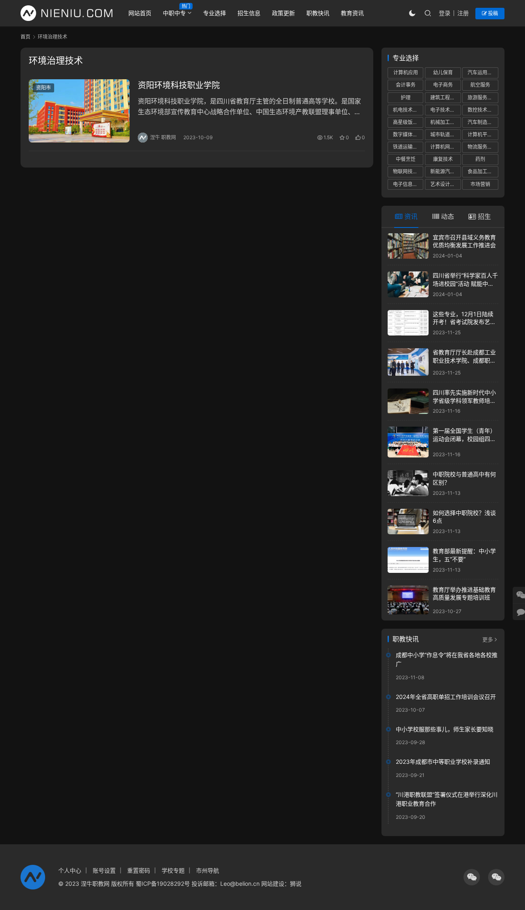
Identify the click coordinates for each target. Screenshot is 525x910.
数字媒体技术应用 (408, 134)
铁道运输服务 (407, 147)
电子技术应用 (445, 110)
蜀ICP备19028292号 (163, 883)
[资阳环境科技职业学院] (79, 110)
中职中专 (174, 12)
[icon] (471, 877)
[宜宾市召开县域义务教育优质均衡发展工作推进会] (408, 246)
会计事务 (405, 85)
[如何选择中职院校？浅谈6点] (408, 522)
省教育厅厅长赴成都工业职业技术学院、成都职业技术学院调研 (464, 360)
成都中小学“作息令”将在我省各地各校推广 (447, 659)
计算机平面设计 (483, 134)
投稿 (492, 13)
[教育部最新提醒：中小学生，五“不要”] (408, 560)
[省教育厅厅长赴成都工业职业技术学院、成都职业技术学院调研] (408, 362)
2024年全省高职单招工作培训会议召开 (446, 696)
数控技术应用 (482, 110)
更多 (487, 639)
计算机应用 (405, 72)
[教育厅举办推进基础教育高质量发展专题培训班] (408, 600)
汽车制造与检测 (483, 122)
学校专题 (173, 870)
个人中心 (69, 870)
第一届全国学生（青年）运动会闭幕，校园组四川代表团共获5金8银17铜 (464, 438)
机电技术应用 (407, 110)
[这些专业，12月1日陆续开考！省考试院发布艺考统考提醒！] (408, 323)
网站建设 (272, 883)
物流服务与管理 (483, 147)
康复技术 (443, 159)
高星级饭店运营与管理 (408, 122)
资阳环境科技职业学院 (179, 85)
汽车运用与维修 (483, 72)
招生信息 (248, 12)
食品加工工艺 (482, 171)
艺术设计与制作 (445, 184)
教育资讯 (352, 12)
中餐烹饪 (405, 159)
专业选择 (214, 12)
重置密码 (138, 870)
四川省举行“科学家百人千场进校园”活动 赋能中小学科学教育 (465, 283)
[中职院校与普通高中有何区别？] (408, 483)
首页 (25, 37)
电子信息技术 (407, 184)
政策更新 (283, 12)
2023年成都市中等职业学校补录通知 (443, 761)
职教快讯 (317, 12)
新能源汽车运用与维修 (445, 171)
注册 (463, 12)
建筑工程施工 (445, 97)
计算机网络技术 (445, 147)
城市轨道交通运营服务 (445, 134)
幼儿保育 (443, 72)
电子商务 (443, 85)
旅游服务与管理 (483, 97)
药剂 (480, 159)
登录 (444, 12)
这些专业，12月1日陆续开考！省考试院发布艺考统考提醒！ (464, 321)
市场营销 (480, 184)
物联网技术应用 (408, 171)
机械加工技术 (445, 122)
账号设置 (104, 870)
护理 (406, 97)
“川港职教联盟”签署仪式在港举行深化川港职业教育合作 (447, 799)
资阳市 (43, 88)
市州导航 (207, 870)
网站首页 (139, 12)
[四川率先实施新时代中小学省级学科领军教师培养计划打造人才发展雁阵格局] (408, 401)
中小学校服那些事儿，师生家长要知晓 (444, 729)
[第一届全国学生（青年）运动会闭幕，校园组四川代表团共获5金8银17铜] (408, 442)
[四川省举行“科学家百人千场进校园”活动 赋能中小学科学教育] (408, 284)
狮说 (295, 883)
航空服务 (480, 85)
